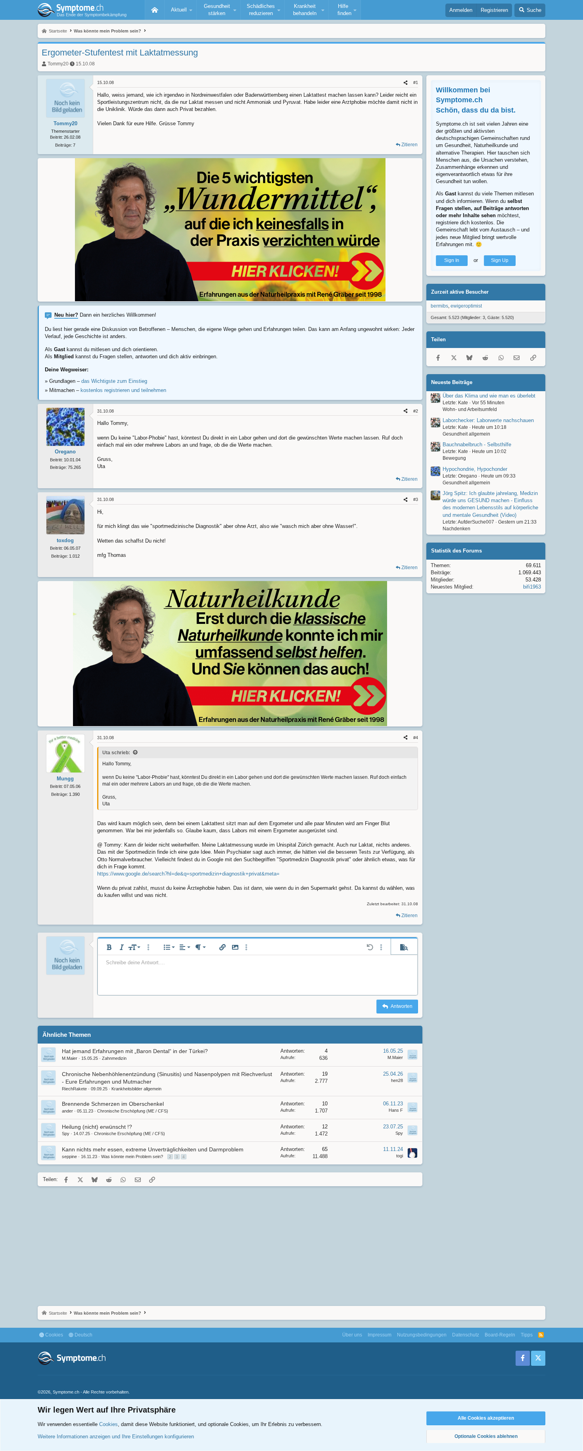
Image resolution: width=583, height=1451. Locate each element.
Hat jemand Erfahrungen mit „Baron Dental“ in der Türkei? (135, 1051)
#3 (415, 499)
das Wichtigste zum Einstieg (114, 381)
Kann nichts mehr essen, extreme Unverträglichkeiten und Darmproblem (153, 1149)
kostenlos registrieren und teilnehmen (123, 390)
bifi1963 (532, 587)
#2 (415, 411)
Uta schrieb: (116, 752)
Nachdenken (456, 528)
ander (67, 1111)
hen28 (397, 1080)
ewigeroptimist (466, 306)
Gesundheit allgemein (466, 434)
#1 (415, 82)
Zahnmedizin (114, 1058)
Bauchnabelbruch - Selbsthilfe (477, 444)
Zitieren (409, 144)
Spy (65, 1133)
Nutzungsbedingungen (422, 1335)
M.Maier (69, 1058)
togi (399, 1155)
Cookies (53, 1335)
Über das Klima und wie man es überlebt (489, 396)
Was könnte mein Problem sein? (132, 1156)
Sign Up (499, 260)
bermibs (439, 306)
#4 (415, 737)
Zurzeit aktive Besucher (460, 292)
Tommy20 (58, 64)
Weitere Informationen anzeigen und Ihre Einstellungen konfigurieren (116, 1437)
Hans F (396, 1110)
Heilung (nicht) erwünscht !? (97, 1127)
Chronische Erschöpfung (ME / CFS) (132, 1111)
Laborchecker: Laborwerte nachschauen (488, 420)
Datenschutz (465, 1335)
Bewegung (454, 458)
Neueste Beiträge (451, 382)
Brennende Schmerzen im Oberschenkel (113, 1104)
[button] (180, 10)
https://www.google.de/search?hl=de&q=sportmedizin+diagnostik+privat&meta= (188, 874)
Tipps (527, 1335)
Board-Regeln (500, 1335)
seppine (69, 1156)
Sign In (451, 260)
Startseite (154, 10)
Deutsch (82, 1335)
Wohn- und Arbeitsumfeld (470, 409)
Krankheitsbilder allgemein (136, 1088)
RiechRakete (74, 1088)
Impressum (379, 1335)
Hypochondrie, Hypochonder (475, 469)
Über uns (352, 1335)
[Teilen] (405, 82)
